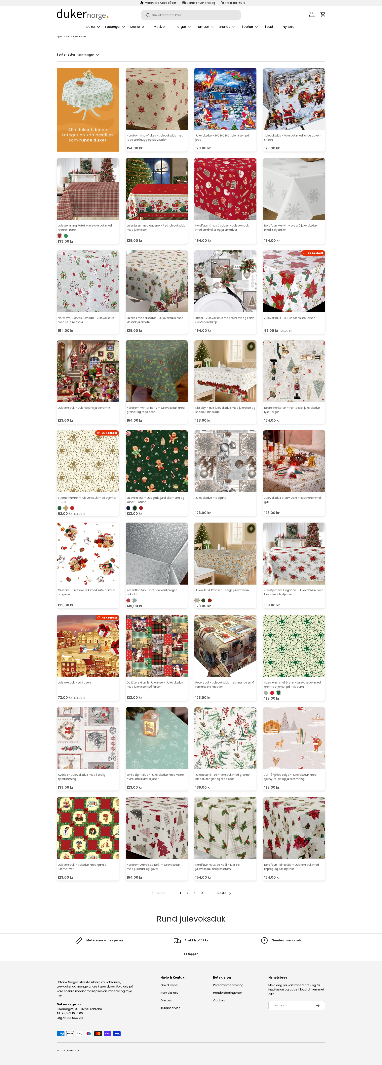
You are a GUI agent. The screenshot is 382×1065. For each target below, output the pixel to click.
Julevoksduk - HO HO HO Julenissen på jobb (222, 138)
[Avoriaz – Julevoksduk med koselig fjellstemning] (88, 738)
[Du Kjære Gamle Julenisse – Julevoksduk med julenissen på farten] (157, 646)
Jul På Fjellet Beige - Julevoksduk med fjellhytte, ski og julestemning (290, 777)
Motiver (160, 26)
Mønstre (137, 26)
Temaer (202, 26)
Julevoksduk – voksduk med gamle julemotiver (82, 867)
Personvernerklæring (228, 985)
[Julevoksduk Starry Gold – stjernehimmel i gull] (294, 461)
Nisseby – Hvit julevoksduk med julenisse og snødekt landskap (225, 410)
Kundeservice (170, 1008)
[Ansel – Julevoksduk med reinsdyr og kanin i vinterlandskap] (225, 281)
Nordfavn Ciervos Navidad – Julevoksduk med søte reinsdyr (86, 320)
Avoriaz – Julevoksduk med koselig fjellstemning (81, 777)
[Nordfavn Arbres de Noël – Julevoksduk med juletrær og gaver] (157, 828)
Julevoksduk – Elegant (210, 498)
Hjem (59, 37)
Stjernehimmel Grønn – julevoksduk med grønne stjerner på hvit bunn (292, 685)
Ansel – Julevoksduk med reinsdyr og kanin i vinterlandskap (224, 320)
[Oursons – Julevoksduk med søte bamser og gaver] (88, 554)
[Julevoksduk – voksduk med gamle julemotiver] (88, 828)
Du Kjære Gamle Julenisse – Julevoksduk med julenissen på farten (155, 685)
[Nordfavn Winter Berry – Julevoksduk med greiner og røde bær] (157, 371)
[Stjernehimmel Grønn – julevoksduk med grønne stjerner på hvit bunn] (294, 646)
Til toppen (191, 954)
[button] (323, 14)
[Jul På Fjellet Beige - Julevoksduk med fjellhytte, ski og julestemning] (294, 738)
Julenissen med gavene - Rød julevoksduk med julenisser (156, 228)
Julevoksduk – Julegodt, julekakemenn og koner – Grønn (155, 500)
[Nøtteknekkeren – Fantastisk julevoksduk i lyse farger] (294, 371)
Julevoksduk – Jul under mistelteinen (289, 318)
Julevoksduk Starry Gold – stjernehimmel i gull (293, 500)
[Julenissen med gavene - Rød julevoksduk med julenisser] (157, 189)
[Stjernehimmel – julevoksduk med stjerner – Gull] (88, 461)
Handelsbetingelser (227, 992)
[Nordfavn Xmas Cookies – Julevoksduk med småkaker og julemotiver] (225, 189)
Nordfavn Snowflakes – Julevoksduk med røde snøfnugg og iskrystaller (155, 138)
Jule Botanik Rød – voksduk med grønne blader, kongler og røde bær (222, 777)
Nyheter (289, 26)
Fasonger (113, 26)
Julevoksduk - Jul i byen (74, 683)
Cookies (219, 1000)
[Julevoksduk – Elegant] (225, 461)
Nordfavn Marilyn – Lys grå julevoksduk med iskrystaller (290, 228)
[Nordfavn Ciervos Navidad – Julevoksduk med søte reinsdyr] (88, 281)
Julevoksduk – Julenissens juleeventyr (84, 408)
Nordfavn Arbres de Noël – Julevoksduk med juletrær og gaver (153, 867)
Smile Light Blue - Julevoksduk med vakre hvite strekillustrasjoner (155, 777)
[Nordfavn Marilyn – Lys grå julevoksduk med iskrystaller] (294, 189)
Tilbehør (246, 26)
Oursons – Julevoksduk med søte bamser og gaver (86, 592)
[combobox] (191, 15)
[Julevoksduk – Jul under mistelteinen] (294, 281)
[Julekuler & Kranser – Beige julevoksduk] (225, 554)
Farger (181, 26)
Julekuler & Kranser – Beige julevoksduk (222, 590)
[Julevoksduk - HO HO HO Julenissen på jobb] (225, 99)
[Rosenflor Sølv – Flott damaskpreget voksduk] (157, 554)
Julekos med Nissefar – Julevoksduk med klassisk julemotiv (155, 320)
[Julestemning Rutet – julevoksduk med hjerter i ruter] (88, 189)
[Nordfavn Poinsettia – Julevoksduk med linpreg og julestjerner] (294, 828)
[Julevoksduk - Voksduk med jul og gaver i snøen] (294, 99)
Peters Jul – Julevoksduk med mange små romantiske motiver (224, 685)
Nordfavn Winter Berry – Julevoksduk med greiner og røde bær (156, 410)
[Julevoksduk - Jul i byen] (88, 646)
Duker (91, 26)
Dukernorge (72, 1050)
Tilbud (268, 26)
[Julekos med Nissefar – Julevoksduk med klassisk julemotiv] (157, 281)
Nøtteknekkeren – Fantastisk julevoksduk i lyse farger (293, 410)
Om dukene (169, 985)
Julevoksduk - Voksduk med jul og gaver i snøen (292, 138)
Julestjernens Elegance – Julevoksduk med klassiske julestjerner (294, 592)
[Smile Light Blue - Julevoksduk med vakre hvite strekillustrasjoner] (157, 738)
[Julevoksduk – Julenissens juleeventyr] (88, 371)
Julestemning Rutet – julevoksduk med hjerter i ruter (85, 228)
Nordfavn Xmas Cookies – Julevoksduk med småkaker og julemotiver (222, 228)
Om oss (166, 1000)
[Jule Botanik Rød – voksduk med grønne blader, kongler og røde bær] (225, 738)
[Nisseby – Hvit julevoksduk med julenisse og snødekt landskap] (225, 371)
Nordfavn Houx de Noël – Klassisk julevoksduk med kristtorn (217, 867)
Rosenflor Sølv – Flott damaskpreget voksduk (152, 592)
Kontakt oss (169, 992)
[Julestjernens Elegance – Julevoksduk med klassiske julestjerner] (294, 554)
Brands (224, 26)
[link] (158, 893)
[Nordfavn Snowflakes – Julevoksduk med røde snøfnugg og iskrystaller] (157, 99)
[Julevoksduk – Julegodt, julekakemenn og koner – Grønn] (157, 461)
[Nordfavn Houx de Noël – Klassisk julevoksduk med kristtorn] (225, 828)
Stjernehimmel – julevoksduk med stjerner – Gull (87, 500)
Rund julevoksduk (76, 37)
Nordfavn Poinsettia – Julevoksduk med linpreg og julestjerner (291, 867)
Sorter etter (66, 54)
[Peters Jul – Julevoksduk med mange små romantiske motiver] (225, 646)
